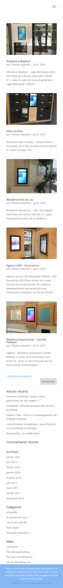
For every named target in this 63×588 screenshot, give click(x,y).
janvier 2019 (13, 472)
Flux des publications (18, 551)
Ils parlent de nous (17, 517)
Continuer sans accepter (38, 583)
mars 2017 (12, 488)
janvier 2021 (13, 457)
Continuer (18, 583)
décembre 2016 (15, 498)
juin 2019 (11, 462)
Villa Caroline (14, 131)
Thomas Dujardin (20, 64)
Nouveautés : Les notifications (23, 433)
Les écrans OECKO (16, 522)
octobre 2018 (13, 477)
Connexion (12, 546)
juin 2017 (11, 482)
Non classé (12, 527)
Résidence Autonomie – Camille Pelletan (26, 341)
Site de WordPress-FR (18, 562)
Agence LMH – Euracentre (22, 265)
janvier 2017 (13, 493)
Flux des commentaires (19, 557)
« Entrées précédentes (19, 376)
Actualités (11, 512)
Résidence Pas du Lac (19, 199)
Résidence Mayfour (18, 61)
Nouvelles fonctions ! (18, 532)
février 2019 (13, 467)
